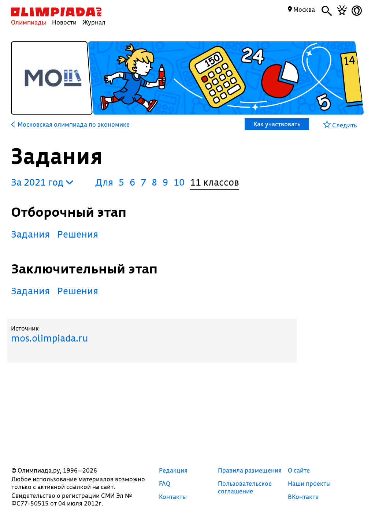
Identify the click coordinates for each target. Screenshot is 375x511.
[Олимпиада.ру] (56, 11)
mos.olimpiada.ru (49, 338)
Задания (30, 234)
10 (179, 182)
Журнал (93, 22)
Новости (64, 22)
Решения (77, 234)
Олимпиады (28, 22)
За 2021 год (38, 182)
